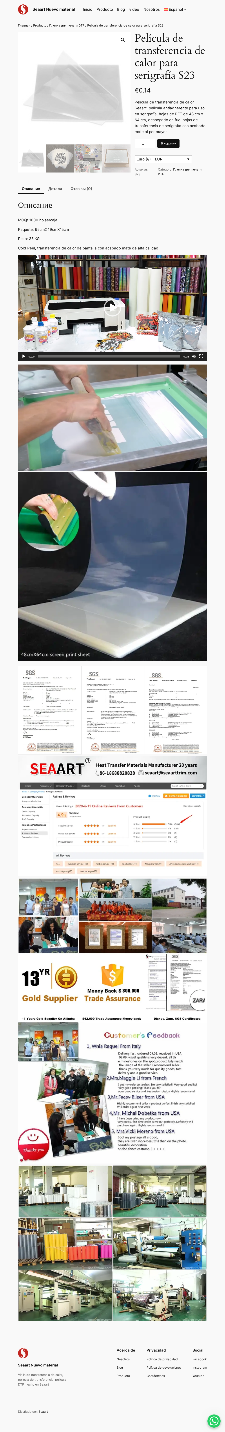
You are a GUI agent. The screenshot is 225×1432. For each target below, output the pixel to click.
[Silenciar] (194, 356)
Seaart (43, 1411)
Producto (39, 25)
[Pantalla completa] (201, 356)
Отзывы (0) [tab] (81, 189)
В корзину (168, 143)
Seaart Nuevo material (54, 9)
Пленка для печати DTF (66, 25)
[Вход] (197, 9)
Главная (24, 25)
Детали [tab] (55, 189)
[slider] (109, 356)
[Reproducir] (24, 356)
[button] (175, 9)
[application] (112, 308)
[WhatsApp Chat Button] (214, 1421)
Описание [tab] (31, 189)
